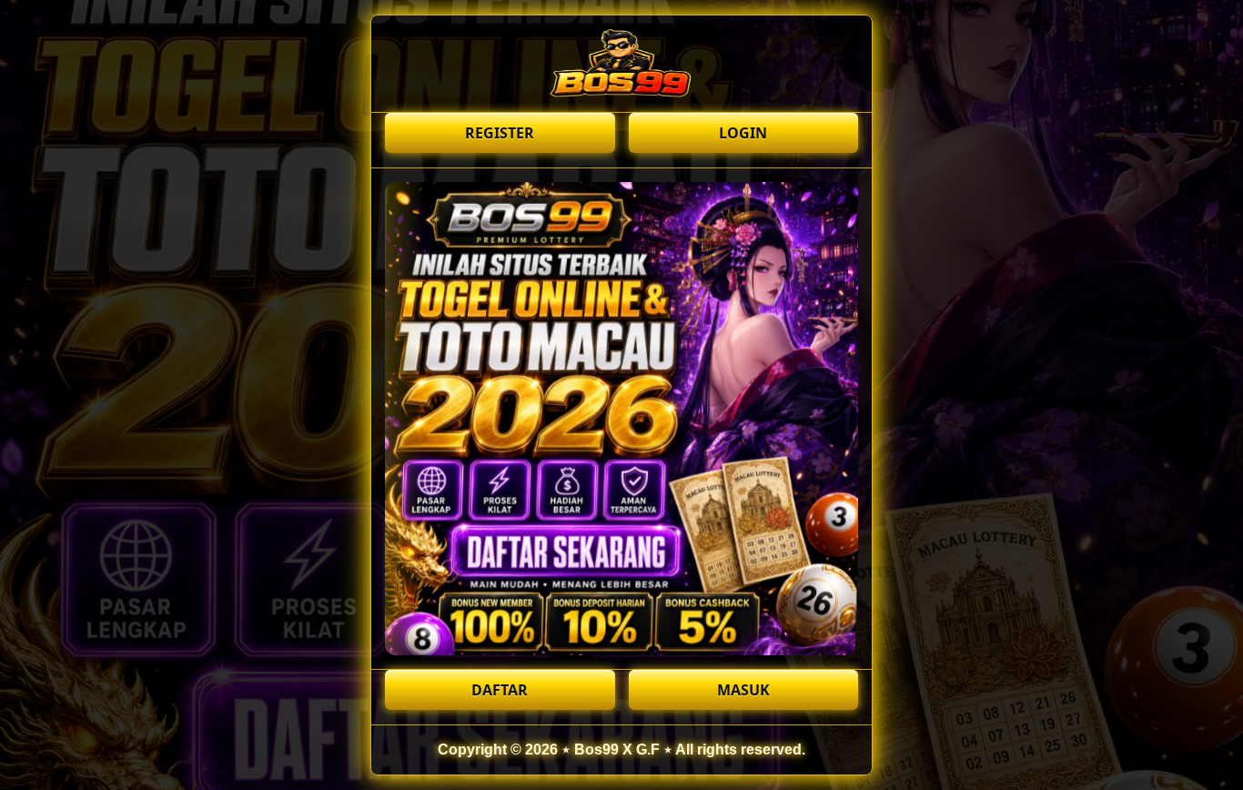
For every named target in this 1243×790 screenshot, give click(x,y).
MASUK (743, 690)
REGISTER (499, 133)
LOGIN (743, 133)
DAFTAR (499, 690)
